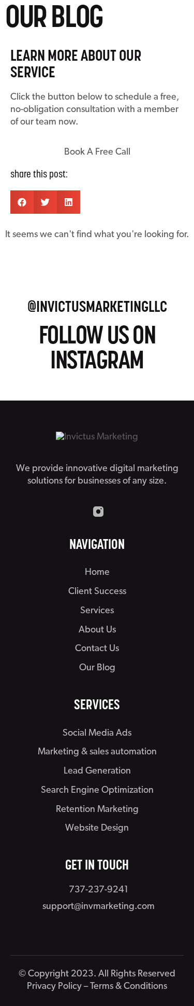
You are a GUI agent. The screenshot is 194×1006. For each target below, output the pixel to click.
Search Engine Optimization (97, 790)
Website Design (97, 828)
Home (97, 572)
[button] (22, 202)
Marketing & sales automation (97, 752)
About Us (97, 630)
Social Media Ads (97, 733)
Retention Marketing (97, 810)
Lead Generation (97, 771)
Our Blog (97, 668)
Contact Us (97, 649)
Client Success (97, 592)
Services (97, 611)
